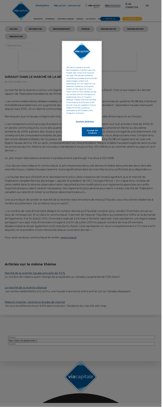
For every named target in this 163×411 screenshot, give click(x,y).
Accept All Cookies (92, 131)
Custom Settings (85, 121)
